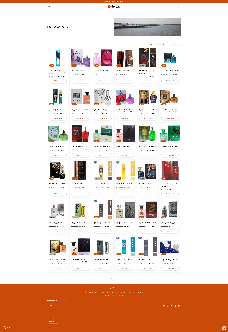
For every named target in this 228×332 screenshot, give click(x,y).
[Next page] (126, 278)
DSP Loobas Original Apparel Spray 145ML (58, 110)
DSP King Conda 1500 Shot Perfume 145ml (102, 223)
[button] (49, 6)
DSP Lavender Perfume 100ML (78, 71)
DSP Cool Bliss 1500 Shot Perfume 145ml (124, 260)
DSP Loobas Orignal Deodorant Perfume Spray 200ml (57, 72)
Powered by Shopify (61, 327)
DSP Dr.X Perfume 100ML (79, 259)
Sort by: (152, 44)
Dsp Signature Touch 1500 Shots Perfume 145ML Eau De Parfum (147, 72)
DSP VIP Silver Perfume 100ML (101, 260)
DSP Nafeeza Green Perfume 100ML (147, 147)
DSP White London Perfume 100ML (79, 110)
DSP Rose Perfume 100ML (124, 109)
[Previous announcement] (48, 1)
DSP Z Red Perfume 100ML (79, 146)
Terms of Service (120, 292)
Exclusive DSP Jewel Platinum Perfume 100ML (101, 110)
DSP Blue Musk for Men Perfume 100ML (146, 184)
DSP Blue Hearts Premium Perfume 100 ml (169, 260)
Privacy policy (80, 327)
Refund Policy (141, 292)
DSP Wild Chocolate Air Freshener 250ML (78, 184)
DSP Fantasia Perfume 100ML (101, 71)
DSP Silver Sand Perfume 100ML (124, 223)
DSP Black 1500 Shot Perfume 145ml (145, 260)
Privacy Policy (131, 292)
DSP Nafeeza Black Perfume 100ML (147, 110)
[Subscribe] (77, 306)
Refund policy (71, 327)
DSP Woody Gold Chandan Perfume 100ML (57, 260)
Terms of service (90, 327)
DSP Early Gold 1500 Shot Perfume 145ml (124, 184)
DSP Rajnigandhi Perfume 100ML (102, 147)
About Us (83, 292)
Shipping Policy (109, 295)
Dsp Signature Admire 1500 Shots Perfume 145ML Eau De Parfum (169, 185)
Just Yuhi (54, 327)
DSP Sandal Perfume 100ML (169, 109)
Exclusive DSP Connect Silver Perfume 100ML (168, 223)
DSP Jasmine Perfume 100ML (56, 147)
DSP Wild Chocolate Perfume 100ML (122, 71)
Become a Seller (93, 292)
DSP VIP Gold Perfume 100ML (78, 223)
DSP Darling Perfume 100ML (125, 146)
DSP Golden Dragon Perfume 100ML (147, 223)
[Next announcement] (180, 1)
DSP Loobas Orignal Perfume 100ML (170, 71)
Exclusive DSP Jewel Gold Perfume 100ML (57, 184)
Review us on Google (106, 292)
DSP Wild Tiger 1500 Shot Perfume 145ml (102, 184)
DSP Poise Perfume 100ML (169, 146)
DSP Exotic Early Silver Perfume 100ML (56, 223)
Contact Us (119, 295)
